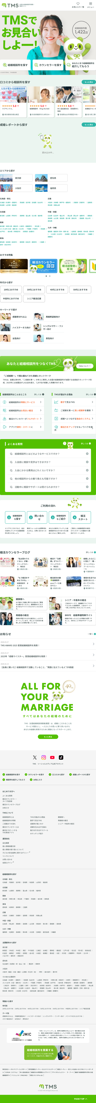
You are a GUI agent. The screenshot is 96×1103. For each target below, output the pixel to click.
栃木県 (10, 231)
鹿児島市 (81, 234)
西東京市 (21, 956)
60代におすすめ (58, 1008)
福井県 (40, 216)
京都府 (76, 202)
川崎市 (22, 226)
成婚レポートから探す (81, 774)
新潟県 (2, 216)
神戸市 (62, 202)
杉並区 (4, 953)
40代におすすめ (33, 1008)
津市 (1, 245)
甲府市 (14, 216)
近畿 (49, 198)
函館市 (14, 202)
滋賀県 (90, 202)
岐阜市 (14, 242)
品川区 (32, 953)
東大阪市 (47, 972)
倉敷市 (82, 216)
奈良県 (50, 205)
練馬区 (11, 953)
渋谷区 (11, 950)
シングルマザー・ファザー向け (53, 1016)
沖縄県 (90, 234)
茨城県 (43, 229)
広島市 (56, 216)
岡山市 (76, 216)
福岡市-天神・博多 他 (61, 231)
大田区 (38, 953)
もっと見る (89, 82)
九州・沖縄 (52, 227)
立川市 (86, 953)
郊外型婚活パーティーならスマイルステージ (42, 1069)
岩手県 (28, 202)
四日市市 (7, 245)
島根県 (50, 218)
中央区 (18, 950)
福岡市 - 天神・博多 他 (81, 988)
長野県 (22, 216)
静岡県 (22, 242)
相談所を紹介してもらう (15, 779)
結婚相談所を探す (13, 774)
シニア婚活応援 (85, 1008)
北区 (58, 953)
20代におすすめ (7, 1008)
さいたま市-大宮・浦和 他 (8, 229)
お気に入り (37, 779)
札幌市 (8, 202)
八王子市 (5, 956)
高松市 (74, 218)
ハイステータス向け (34, 1016)
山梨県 (8, 216)
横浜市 (16, 226)
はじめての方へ (8, 791)
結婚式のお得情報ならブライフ (40, 1072)
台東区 (45, 950)
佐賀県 (74, 231)
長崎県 (80, 231)
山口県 (56, 218)
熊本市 (92, 231)
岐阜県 (8, 242)
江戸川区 (66, 950)
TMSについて (7, 812)
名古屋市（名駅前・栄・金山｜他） (14, 964)
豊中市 (55, 972)
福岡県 (50, 231)
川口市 (21, 229)
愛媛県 (82, 218)
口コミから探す (58, 774)
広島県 (50, 216)
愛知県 (2, 242)
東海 (2, 238)
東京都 (2, 226)
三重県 (42, 242)
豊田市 (31, 964)
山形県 (8, 205)
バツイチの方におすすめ (74, 1016)
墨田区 (58, 950)
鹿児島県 (74, 234)
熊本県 (86, 231)
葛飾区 (52, 950)
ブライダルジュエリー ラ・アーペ (63, 1072)
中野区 (18, 953)
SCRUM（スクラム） (11, 1072)
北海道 (2, 202)
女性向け (18, 1019)
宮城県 (34, 202)
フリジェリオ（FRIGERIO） (19, 1075)
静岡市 (34, 242)
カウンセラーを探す (36, 774)
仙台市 (40, 202)
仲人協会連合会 (25, 1072)
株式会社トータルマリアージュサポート (14, 1069)
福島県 (14, 205)
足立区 (74, 950)
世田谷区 (88, 950)
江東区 (38, 950)
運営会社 (6, 838)
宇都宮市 (17, 231)
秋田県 (2, 205)
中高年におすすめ (72, 1008)
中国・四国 (52, 211)
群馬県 (25, 231)
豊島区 (52, 953)
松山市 (88, 218)
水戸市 (2, 231)
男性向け (26, 1019)
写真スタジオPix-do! (36, 1075)
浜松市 (28, 242)
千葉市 (35, 229)
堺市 (40, 972)
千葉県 (29, 229)
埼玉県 (37, 226)
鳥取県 (90, 216)
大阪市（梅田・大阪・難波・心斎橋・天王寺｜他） (19, 972)
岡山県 (70, 216)
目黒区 (25, 953)
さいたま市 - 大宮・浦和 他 (11, 983)
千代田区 (31, 950)
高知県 (50, 221)
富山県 (28, 216)
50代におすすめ (45, 1008)
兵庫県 (56, 202)
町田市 (79, 953)
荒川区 (80, 950)
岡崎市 (38, 964)
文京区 (64, 953)
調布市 (13, 956)
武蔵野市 (71, 953)
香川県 (68, 218)
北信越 (2, 211)
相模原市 (29, 226)
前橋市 (31, 231)
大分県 (53, 234)
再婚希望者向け (20, 1016)
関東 (2, 222)
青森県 (22, 202)
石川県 (34, 216)
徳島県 (62, 218)
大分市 (59, 234)
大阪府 (50, 202)
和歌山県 (57, 205)
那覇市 (50, 237)
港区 (24, 950)
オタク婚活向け (7, 1019)
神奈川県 (9, 226)
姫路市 (68, 202)
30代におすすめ (20, 1008)
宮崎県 (67, 234)
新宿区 (4, 950)
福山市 (62, 216)
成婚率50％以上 (7, 1016)
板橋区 (45, 953)
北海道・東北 (5, 198)
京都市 (82, 202)
